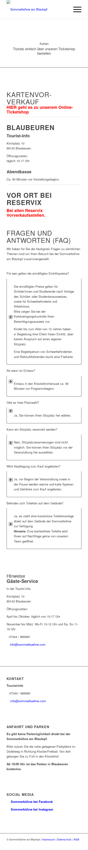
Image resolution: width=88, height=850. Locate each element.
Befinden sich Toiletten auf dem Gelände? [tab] (35, 503)
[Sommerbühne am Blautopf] (36, 9)
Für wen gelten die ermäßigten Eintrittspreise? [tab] (38, 273)
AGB (76, 839)
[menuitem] (75, 9)
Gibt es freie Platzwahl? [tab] (23, 402)
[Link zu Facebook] (70, 844)
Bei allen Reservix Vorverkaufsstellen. (26, 212)
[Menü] (75, 9)
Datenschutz (64, 839)
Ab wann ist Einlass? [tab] (21, 370)
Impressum (48, 839)
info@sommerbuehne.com (28, 644)
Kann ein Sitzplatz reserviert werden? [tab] (32, 429)
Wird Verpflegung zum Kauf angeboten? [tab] (33, 466)
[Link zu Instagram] (77, 844)
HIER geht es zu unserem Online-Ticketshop (40, 109)
